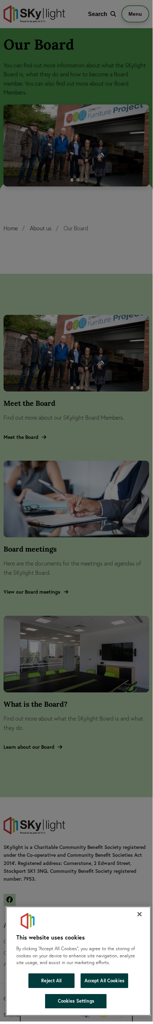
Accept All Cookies (104, 981)
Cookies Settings (76, 1001)
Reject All (51, 981)
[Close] (139, 914)
